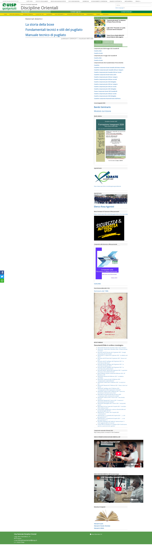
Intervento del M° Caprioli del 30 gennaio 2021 (112, 371)
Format (98, 14)
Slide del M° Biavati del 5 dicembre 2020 (112, 348)
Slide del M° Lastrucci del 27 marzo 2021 (108, 397)
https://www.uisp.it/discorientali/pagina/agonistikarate (107, 186)
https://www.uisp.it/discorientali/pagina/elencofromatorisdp (111, 214)
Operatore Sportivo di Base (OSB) (75, 14)
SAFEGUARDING (128, 1)
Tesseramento (90, 14)
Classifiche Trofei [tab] (108, 42)
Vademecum (86, 1)
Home (5, 14)
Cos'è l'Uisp (29, 1)
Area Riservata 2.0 (96, 534)
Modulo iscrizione (102, 111)
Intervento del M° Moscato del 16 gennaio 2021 (112, 353)
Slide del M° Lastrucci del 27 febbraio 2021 (111, 392)
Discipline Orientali (15, 14)
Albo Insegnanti (59, 14)
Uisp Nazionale (25, 12)
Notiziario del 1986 (101, 291)
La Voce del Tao (40, 14)
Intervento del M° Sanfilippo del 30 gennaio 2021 (111, 365)
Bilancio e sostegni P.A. (116, 1)
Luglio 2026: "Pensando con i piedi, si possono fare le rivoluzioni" (116, 28)
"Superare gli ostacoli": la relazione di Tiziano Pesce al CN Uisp (116, 21)
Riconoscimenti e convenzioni (99, 1)
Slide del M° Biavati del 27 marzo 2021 (110, 401)
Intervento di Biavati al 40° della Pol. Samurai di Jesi (111, 422)
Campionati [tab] (98, 42)
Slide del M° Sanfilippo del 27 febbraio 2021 (109, 389)
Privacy (138, 1)
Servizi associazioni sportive (58, 1)
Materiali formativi (28, 14)
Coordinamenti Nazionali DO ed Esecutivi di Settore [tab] (108, 45)
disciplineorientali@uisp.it (27, 540)
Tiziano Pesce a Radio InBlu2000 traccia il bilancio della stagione (115, 36)
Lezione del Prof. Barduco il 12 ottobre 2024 (112, 425)
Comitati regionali (75, 12)
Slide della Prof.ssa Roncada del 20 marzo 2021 (109, 395)
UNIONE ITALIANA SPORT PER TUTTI (10, 1)
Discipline (105, 14)
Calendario (49, 14)
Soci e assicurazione (73, 1)
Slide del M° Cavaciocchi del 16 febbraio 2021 (109, 380)
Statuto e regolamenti (42, 1)
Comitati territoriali (126, 12)
